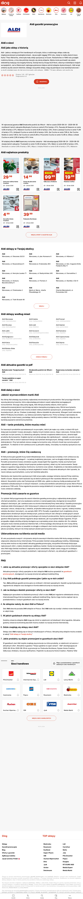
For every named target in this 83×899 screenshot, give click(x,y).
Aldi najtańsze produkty (15, 152)
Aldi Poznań (60, 319)
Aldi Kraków (33, 319)
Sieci (12, 660)
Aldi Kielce (6, 343)
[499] (11, 203)
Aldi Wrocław (7, 325)
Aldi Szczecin (34, 331)
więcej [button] (41, 306)
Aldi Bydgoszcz (7, 337)
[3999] (31, 203)
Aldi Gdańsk (60, 325)
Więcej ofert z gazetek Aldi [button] (41, 235)
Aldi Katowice (61, 331)
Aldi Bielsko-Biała (8, 348)
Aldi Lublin (6, 331)
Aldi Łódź (32, 325)
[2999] (11, 166)
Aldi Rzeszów (34, 343)
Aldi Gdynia (60, 343)
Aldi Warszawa (7, 319)
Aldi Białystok (34, 337)
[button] (69, 3)
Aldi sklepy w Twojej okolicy (17, 248)
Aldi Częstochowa (62, 337)
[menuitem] (13, 896)
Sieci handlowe (20, 663)
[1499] (31, 166)
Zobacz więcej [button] (41, 357)
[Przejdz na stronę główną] (5, 3)
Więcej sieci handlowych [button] (41, 718)
